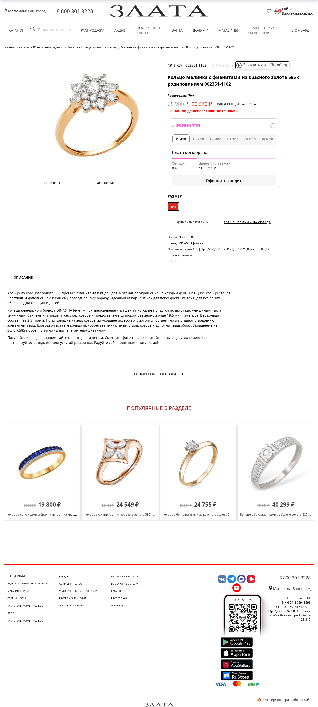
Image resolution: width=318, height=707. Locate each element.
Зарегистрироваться (298, 13)
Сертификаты (16, 598)
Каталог (16, 30)
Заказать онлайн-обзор (266, 65)
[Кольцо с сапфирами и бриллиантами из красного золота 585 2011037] (42, 462)
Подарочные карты (149, 30)
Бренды (64, 576)
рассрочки (83, 342)
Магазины (228, 30)
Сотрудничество (70, 583)
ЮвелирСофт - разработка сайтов (288, 699)
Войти (287, 8)
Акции (120, 30)
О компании (16, 576)
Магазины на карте (20, 591)
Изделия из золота (124, 576)
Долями (200, 30)
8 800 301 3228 (75, 11)
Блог (10, 613)
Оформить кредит (224, 180)
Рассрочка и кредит (72, 598)
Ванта (177, 30)
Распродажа (92, 30)
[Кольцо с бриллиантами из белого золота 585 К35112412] (276, 462)
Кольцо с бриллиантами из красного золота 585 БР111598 (205, 514)
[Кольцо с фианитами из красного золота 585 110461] (120, 462)
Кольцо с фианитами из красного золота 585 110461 (122, 514)
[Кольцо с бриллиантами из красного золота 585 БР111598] (198, 462)
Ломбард (300, 30)
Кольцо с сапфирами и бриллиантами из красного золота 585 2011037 (58, 514)
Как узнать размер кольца (25, 605)
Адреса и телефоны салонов (27, 583)
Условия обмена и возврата (78, 591)
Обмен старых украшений (261, 30)
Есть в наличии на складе (247, 222)
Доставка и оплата (71, 605)
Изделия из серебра (124, 583)
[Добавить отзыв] (182, 374)
